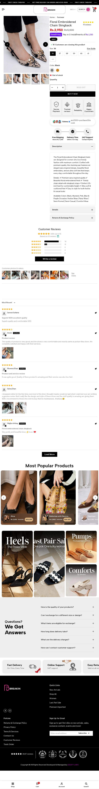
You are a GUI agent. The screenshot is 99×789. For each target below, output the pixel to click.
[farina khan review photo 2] (21, 408)
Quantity (53, 80)
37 (60, 54)
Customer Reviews (12, 740)
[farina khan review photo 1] (8, 408)
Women (53, 698)
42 (54, 60)
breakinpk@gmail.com (18, 702)
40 (81, 54)
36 (53, 54)
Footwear (60, 17)
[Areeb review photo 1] (8, 353)
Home (52, 17)
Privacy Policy (10, 727)
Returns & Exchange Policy (15, 723)
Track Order (9, 744)
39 (74, 54)
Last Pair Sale (55, 702)
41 (88, 54)
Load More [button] (50, 454)
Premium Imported (58, 707)
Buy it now (73, 94)
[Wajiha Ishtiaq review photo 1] (8, 441)
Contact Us (9, 736)
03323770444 (16, 705)
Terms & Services (11, 731)
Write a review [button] (49, 259)
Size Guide (91, 49)
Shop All (53, 694)
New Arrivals (55, 690)
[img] (7, 309)
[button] (88, 22)
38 (67, 54)
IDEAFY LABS (73, 765)
